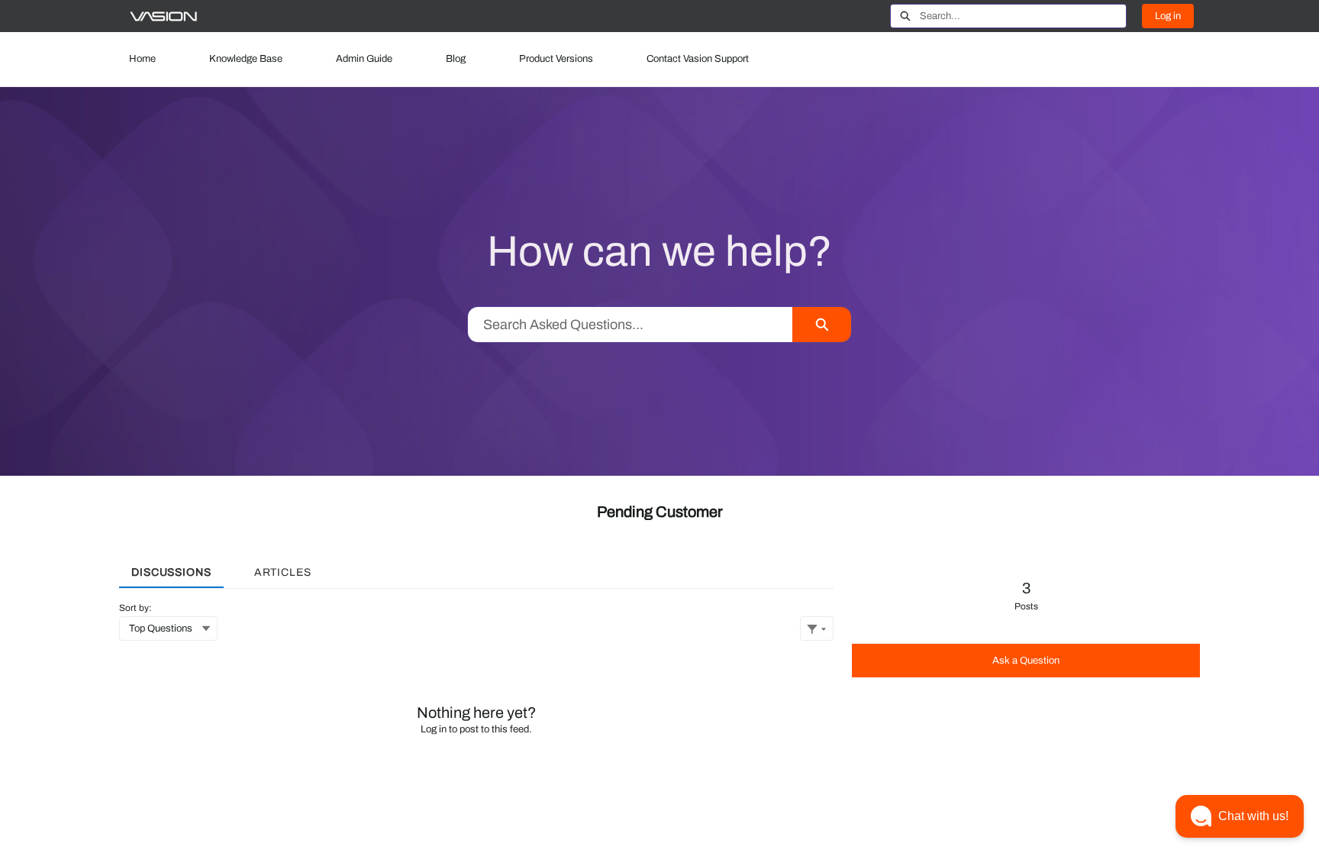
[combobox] (1023, 16)
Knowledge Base (245, 58)
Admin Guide (364, 58)
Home (142, 58)
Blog (456, 58)
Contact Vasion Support (698, 58)
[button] (1239, 816)
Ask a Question (1025, 660)
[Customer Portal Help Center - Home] (163, 16)
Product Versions (556, 58)
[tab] (171, 567)
